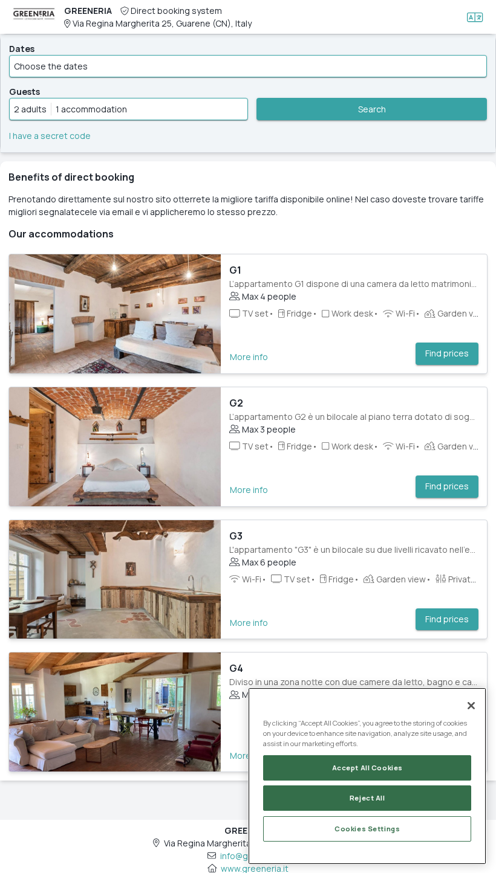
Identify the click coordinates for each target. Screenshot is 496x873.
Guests (24, 91)
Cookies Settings (367, 828)
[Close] (471, 705)
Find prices (447, 353)
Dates (21, 48)
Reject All (367, 797)
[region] (367, 776)
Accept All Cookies (367, 767)
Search (372, 109)
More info (249, 356)
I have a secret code (50, 135)
